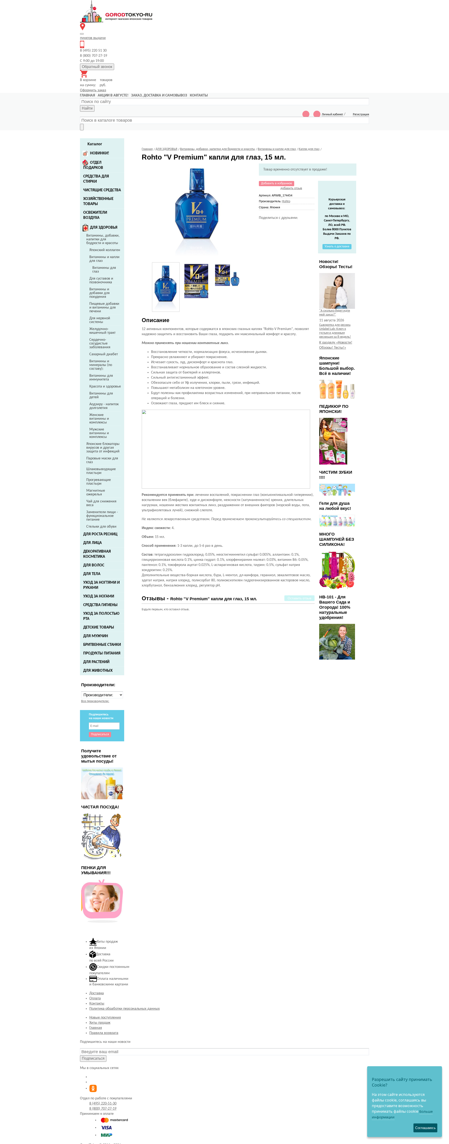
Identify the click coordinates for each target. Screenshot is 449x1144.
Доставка (96, 993)
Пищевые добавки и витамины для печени (104, 307)
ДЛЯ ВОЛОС (93, 565)
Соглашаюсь (425, 1128)
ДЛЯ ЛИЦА (92, 543)
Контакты (96, 1003)
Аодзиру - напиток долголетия (104, 406)
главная (87, 95)
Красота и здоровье (105, 386)
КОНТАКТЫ (199, 95)
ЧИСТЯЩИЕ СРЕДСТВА (102, 190)
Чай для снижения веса (101, 503)
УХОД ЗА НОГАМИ (98, 596)
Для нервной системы (99, 320)
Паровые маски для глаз (102, 460)
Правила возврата (103, 1033)
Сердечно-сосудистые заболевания (99, 343)
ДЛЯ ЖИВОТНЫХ (97, 671)
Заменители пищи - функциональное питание (102, 516)
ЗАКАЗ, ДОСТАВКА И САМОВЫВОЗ (159, 95)
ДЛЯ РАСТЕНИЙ (96, 662)
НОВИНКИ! (99, 153)
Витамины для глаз (104, 270)
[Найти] (82, 127)
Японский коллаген (104, 250)
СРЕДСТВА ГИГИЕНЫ (100, 605)
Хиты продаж (99, 1023)
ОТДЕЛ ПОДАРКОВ (93, 165)
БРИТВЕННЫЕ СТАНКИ (102, 645)
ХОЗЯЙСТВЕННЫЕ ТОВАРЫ (98, 201)
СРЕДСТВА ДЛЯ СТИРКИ (96, 179)
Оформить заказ (93, 90)
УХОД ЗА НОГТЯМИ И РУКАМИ (101, 585)
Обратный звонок (97, 67)
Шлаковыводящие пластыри (101, 471)
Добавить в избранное (276, 183)
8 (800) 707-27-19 (102, 1109)
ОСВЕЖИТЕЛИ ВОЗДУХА (95, 215)
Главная (95, 1028)
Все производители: (95, 701)
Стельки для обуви (101, 527)
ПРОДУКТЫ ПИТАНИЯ (101, 653)
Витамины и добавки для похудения (99, 293)
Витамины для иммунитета (101, 377)
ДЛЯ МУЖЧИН (95, 636)
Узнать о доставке (337, 246)
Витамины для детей (101, 395)
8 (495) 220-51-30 (102, 1103)
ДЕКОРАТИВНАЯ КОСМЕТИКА (97, 554)
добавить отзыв (291, 188)
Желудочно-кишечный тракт (102, 331)
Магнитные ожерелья (95, 492)
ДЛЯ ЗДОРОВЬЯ (103, 228)
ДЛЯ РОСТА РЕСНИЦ (100, 534)
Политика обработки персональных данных (124, 1009)
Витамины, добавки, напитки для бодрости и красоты (102, 239)
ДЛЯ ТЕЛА (91, 574)
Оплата (95, 998)
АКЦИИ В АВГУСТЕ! (113, 95)
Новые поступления (105, 1018)
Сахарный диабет (103, 354)
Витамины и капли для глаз (104, 259)
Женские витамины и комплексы (99, 418)
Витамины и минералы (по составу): (100, 365)
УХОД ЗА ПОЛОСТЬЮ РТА (101, 616)
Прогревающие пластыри (98, 482)
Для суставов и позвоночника (101, 280)
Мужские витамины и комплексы (99, 433)
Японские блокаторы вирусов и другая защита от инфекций (102, 447)
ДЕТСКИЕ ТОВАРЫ (98, 627)
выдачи (93, 38)
